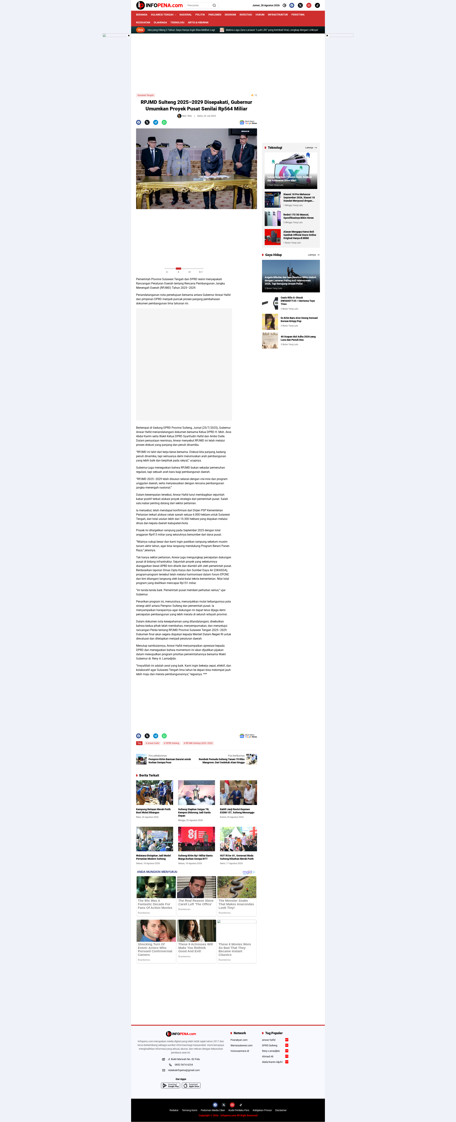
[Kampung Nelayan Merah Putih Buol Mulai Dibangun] (154, 792)
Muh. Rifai (187, 116)
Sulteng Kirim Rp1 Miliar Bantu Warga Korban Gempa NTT (195, 857)
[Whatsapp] (164, 122)
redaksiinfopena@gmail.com (184, 1070)
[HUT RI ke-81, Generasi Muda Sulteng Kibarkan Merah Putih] (238, 839)
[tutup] (129, 36)
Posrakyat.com (238, 1039)
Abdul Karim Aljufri (275, 1062)
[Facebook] (291, 5)
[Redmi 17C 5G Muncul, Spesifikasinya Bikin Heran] (273, 218)
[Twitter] (300, 5)
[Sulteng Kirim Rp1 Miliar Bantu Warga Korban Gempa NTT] (196, 839)
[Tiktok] (317, 5)
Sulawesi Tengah (146, 95)
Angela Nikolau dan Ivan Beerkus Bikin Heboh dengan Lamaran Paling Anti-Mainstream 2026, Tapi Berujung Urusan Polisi (290, 280)
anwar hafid (153, 743)
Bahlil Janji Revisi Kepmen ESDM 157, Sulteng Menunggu (237, 811)
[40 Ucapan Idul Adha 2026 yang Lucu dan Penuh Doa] (270, 341)
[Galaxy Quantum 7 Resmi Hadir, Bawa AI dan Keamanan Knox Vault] (291, 170)
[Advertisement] (228, 63)
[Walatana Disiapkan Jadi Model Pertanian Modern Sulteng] (154, 839)
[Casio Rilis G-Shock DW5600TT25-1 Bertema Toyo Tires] (270, 303)
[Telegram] (155, 122)
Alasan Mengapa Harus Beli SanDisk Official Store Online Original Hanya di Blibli (299, 235)
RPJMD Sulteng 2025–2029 (199, 743)
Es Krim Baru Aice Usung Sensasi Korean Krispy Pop (299, 319)
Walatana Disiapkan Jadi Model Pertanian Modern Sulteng (153, 857)
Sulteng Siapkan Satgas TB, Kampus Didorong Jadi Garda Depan (194, 812)
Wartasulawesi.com (241, 1045)
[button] (214, 5)
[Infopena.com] (159, 5)
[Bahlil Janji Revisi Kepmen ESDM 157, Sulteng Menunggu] (238, 792)
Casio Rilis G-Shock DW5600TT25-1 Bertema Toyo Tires (298, 300)
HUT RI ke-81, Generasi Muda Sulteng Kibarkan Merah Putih (237, 857)
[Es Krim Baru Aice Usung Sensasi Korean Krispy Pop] (270, 322)
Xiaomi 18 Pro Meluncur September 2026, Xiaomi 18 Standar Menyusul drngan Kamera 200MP (299, 197)
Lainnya (309, 147)
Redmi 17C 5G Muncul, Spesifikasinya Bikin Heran (298, 216)
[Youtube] (308, 5)
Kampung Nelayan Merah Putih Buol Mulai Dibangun (153, 811)
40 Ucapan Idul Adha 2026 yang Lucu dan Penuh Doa (298, 338)
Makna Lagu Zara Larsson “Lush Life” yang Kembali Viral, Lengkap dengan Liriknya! (226, 29)
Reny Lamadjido (275, 1051)
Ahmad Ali (275, 1056)
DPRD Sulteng (172, 743)
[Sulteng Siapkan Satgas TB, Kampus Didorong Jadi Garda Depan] (196, 792)
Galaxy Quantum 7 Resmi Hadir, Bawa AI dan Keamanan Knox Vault (289, 179)
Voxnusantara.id (239, 1051)
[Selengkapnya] (181, 1034)
